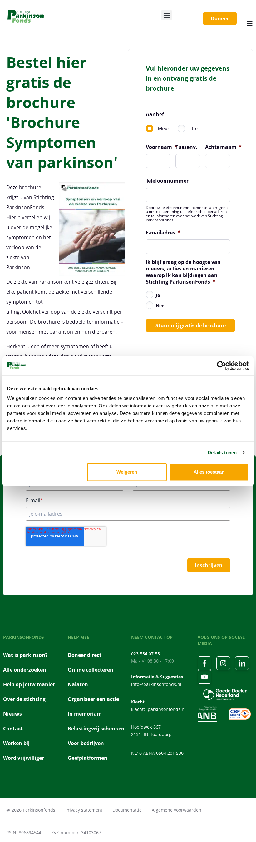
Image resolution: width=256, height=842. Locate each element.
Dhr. (195, 128)
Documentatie (127, 810)
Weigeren (126, 472)
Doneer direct (84, 655)
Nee (160, 306)
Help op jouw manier (29, 684)
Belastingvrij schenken (96, 728)
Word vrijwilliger (23, 757)
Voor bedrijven (86, 743)
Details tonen (222, 452)
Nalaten (78, 684)
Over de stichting (24, 699)
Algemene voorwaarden (176, 810)
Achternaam (223, 147)
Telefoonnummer (167, 181)
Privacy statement (83, 810)
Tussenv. (186, 147)
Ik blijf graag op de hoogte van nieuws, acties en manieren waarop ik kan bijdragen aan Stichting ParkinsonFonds (183, 272)
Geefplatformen (87, 757)
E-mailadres (163, 232)
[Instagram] (223, 663)
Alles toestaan (209, 472)
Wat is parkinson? (25, 655)
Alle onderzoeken (24, 669)
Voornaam (161, 147)
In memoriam (85, 713)
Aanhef (155, 114)
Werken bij (16, 743)
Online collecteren (90, 669)
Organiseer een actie (93, 699)
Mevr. (164, 128)
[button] (166, 15)
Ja (158, 295)
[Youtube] (204, 677)
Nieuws (12, 713)
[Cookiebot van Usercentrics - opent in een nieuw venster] (221, 365)
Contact (13, 728)
